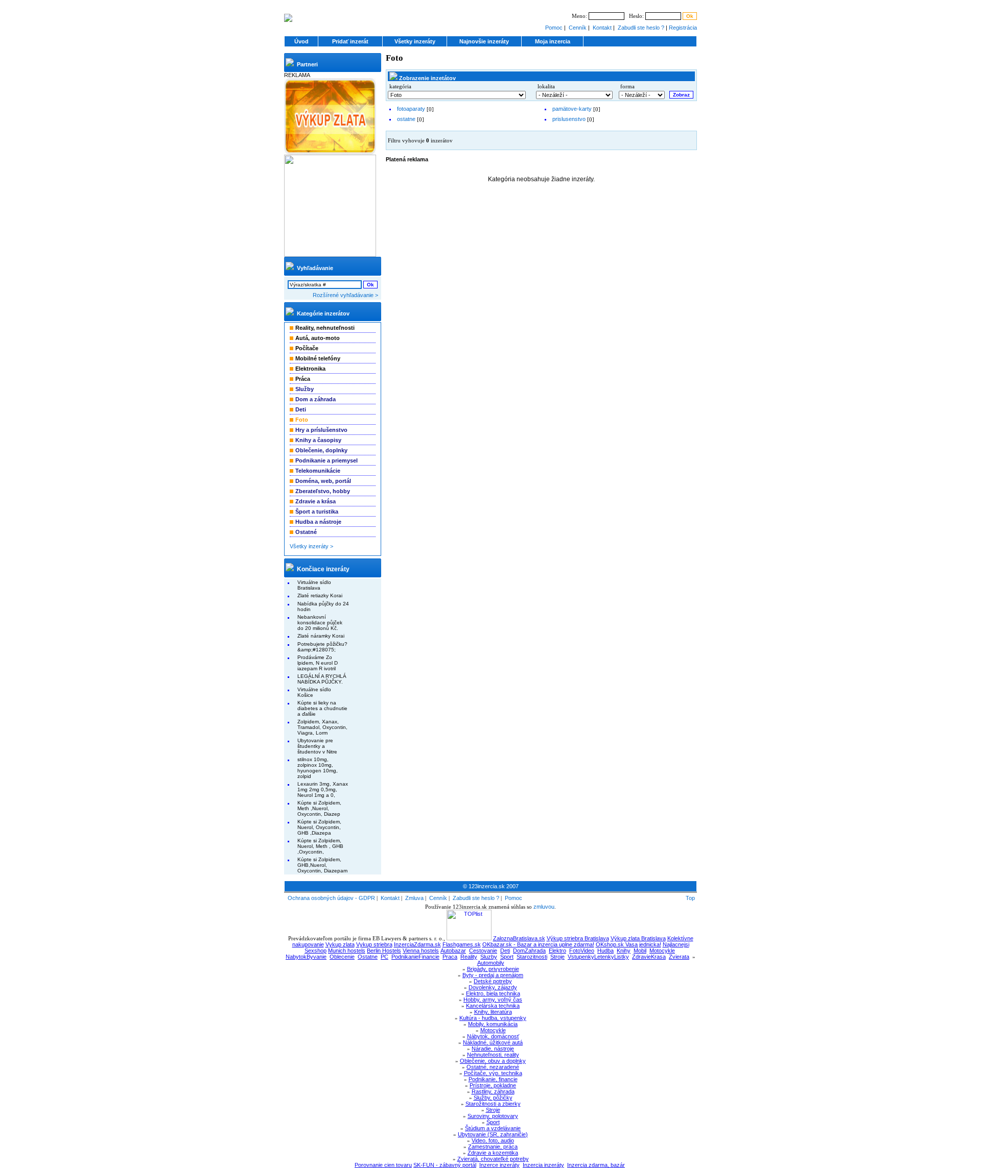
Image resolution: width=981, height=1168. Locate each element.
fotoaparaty (411, 109)
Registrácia (683, 28)
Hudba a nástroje (318, 522)
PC (384, 957)
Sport (506, 957)
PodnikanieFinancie (415, 957)
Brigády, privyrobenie (493, 969)
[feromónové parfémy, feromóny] (330, 255)
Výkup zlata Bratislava (638, 938)
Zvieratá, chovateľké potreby (493, 1159)
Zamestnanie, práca (493, 1146)
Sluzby (488, 957)
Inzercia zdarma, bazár (596, 1165)
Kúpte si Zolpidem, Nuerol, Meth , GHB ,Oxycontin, (320, 846)
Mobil (640, 950)
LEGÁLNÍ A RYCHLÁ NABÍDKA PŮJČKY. (321, 679)
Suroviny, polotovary (493, 1116)
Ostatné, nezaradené (492, 1067)
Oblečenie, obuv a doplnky (493, 1061)
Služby (304, 389)
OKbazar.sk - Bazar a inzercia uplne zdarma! (538, 944)
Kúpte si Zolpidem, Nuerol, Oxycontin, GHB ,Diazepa (319, 827)
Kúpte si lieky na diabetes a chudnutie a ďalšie (322, 708)
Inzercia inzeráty (543, 1165)
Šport (493, 1122)
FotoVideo (581, 950)
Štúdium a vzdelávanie (493, 1128)
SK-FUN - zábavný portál (444, 1165)
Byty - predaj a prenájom (492, 975)
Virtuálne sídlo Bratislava (314, 585)
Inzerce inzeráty (499, 1165)
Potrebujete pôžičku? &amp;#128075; (322, 646)
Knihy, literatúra (493, 1012)
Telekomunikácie (317, 471)
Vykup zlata (340, 944)
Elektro (557, 950)
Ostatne (368, 957)
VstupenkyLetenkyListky (598, 957)
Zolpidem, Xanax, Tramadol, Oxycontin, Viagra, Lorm (322, 727)
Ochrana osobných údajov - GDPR (331, 898)
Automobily (490, 963)
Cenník (578, 28)
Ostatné (306, 532)
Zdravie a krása (315, 501)
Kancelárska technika (493, 1006)
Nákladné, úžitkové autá (493, 1042)
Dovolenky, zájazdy (493, 987)
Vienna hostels (421, 950)
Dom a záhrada (315, 399)
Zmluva (414, 898)
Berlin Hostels (384, 950)
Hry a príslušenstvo (321, 430)
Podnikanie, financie (493, 1079)
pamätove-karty (572, 109)
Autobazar (453, 950)
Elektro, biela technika (493, 993)
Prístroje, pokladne (493, 1085)
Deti (300, 409)
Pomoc (554, 28)
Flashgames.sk (461, 944)
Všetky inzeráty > (311, 546)
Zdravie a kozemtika (493, 1153)
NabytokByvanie (306, 957)
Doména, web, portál (323, 481)
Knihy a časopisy (318, 440)
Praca (449, 957)
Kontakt (602, 28)
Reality (468, 957)
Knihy (623, 950)
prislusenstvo (569, 119)
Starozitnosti (532, 957)
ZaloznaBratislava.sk (519, 938)
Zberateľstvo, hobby (322, 491)
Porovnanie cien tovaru (383, 1165)
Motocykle (662, 950)
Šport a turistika (316, 511)
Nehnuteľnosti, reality (493, 1055)
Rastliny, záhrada (493, 1091)
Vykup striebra (374, 944)
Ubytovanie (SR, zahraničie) (493, 1134)
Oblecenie (342, 957)
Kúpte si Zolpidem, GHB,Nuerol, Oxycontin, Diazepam (322, 865)
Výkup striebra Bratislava (578, 938)
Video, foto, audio (493, 1140)
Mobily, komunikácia (493, 1024)
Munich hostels (346, 950)
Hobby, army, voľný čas (492, 999)
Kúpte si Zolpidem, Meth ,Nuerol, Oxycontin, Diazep (319, 808)
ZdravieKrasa (649, 957)
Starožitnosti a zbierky (493, 1104)
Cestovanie (483, 950)
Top (690, 898)
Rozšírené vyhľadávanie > (345, 295)
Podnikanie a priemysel (326, 460)
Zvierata (679, 957)
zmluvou (543, 907)
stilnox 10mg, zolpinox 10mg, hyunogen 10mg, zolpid (317, 768)
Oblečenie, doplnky (321, 450)
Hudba (605, 950)
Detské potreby (493, 981)
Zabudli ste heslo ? (641, 28)
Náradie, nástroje (493, 1048)
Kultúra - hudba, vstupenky (492, 1018)
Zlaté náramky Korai (320, 636)
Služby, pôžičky (493, 1097)
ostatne (406, 119)
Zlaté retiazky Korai (319, 595)
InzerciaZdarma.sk (417, 944)
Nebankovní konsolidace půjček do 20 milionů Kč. (319, 622)
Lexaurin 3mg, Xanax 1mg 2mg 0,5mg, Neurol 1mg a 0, (322, 789)
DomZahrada (529, 950)
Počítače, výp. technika (493, 1073)
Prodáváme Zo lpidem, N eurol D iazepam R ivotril (317, 662)
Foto (394, 58)
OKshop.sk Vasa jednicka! (628, 944)
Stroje (557, 957)
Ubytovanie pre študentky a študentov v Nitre (317, 746)
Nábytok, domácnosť (493, 1036)
